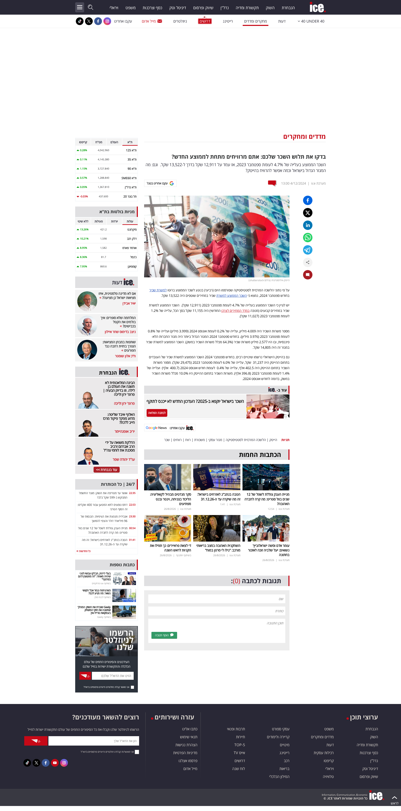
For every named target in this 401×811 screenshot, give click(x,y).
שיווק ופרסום (203, 7)
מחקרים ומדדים (255, 21)
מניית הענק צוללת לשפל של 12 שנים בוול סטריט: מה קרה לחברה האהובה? (267, 499)
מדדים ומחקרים (304, 136)
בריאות (284, 768)
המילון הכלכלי (279, 776)
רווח (188, 439)
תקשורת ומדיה (247, 7)
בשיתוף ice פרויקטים (101, 583)
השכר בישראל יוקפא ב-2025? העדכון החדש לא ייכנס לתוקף (195, 401)
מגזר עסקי (215, 439)
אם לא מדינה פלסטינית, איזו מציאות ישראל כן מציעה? (117, 295)
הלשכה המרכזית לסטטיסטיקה (246, 439)
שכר (167, 439)
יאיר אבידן (129, 303)
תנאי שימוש (188, 736)
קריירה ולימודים (278, 736)
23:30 (132, 516)
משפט (131, 7)
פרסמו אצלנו (188, 760)
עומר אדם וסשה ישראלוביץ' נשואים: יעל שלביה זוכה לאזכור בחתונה (268, 550)
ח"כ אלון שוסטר (125, 356)
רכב (286, 760)
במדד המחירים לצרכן (235, 310)
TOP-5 (239, 744)
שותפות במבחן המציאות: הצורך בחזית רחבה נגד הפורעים (119, 346)
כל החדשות (84, 551)
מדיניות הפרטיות (185, 752)
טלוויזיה (328, 776)
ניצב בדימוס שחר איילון (120, 331)
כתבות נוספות (122, 564)
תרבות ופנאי (236, 728)
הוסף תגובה (162, 635)
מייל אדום (149, 21)
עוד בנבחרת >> (106, 469)
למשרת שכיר (158, 290)
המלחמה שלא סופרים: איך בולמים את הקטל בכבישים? (118, 321)
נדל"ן (225, 7)
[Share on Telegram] (307, 250)
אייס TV (239, 752)
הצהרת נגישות (186, 744)
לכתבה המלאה (157, 413)
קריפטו (329, 760)
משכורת (199, 439)
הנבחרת (288, 7)
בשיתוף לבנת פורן (103, 597)
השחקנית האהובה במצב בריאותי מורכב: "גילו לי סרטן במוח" (218, 547)
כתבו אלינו (189, 728)
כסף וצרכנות (152, 7)
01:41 (132, 540)
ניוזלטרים (180, 21)
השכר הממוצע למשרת (231, 295)
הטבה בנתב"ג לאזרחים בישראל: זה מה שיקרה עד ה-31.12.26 (218, 496)
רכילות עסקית (324, 752)
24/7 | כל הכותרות (118, 484)
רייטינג (228, 21)
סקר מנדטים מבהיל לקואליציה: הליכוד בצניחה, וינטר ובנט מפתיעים (170, 499)
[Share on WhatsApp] (307, 237)
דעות (282, 21)
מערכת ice (318, 183)
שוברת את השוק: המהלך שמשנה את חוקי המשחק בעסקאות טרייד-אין (94, 610)
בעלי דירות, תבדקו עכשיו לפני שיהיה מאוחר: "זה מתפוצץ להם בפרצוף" (94, 576)
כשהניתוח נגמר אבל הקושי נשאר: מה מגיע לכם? (96, 591)
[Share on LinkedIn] (307, 225)
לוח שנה (238, 768)
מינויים (284, 744)
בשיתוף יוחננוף (183, 555)
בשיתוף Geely (104, 616)
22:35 (132, 493)
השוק (270, 7)
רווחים (177, 439)
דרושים (240, 760)
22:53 (132, 504)
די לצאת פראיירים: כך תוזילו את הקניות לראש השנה (170, 547)
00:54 (132, 528)
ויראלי (114, 7)
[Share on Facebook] (307, 200)
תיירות (240, 736)
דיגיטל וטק (177, 7)
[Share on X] (307, 212)
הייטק (273, 439)
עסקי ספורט (280, 728)
